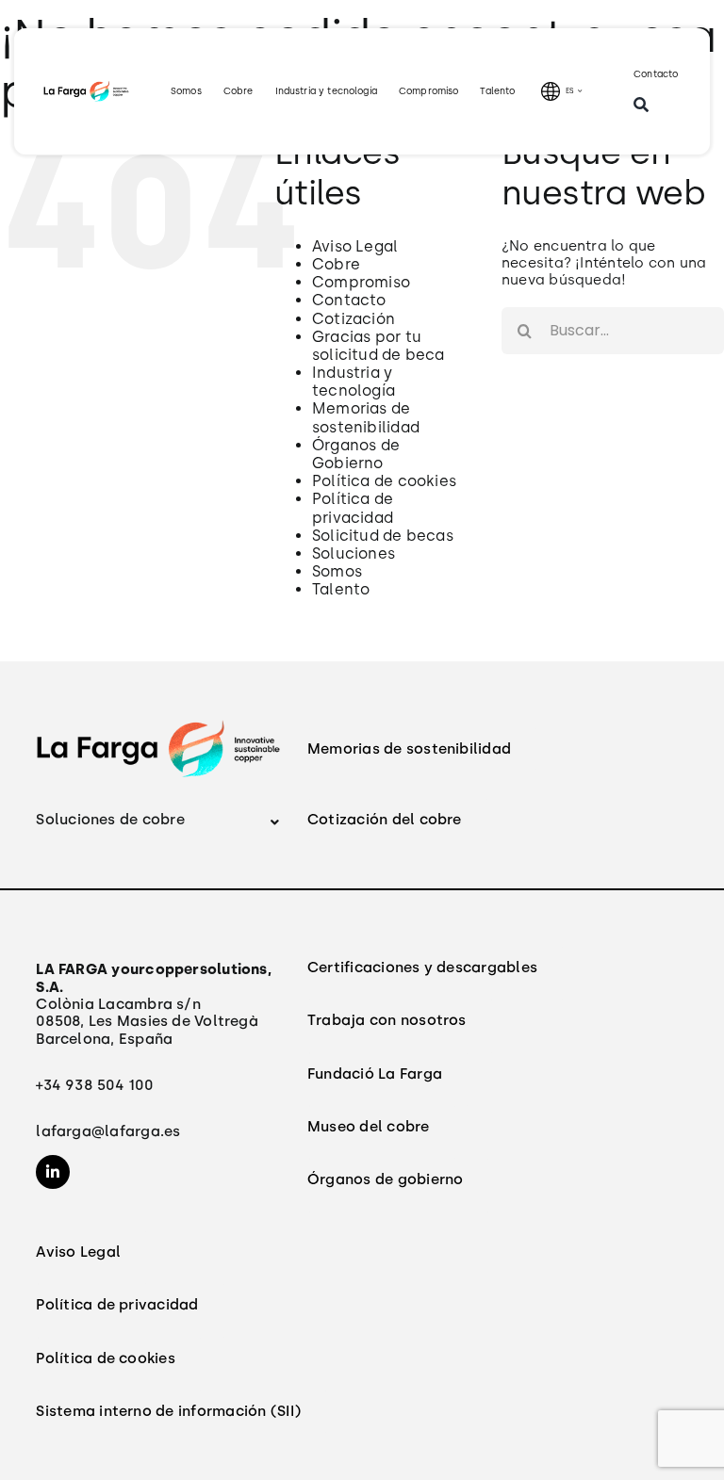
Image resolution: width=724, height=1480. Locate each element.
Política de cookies (384, 481)
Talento (341, 589)
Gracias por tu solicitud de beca (378, 346)
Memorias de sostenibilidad (366, 417)
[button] (158, 820)
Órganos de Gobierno (356, 454)
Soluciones (353, 553)
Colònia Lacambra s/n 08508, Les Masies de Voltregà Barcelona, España (154, 1004)
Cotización (353, 319)
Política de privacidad (352, 508)
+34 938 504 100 (94, 1085)
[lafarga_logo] (86, 86)
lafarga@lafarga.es (108, 1131)
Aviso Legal (355, 246)
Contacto (349, 300)
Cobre (336, 264)
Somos (337, 571)
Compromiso (361, 282)
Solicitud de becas (382, 536)
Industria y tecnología (353, 381)
